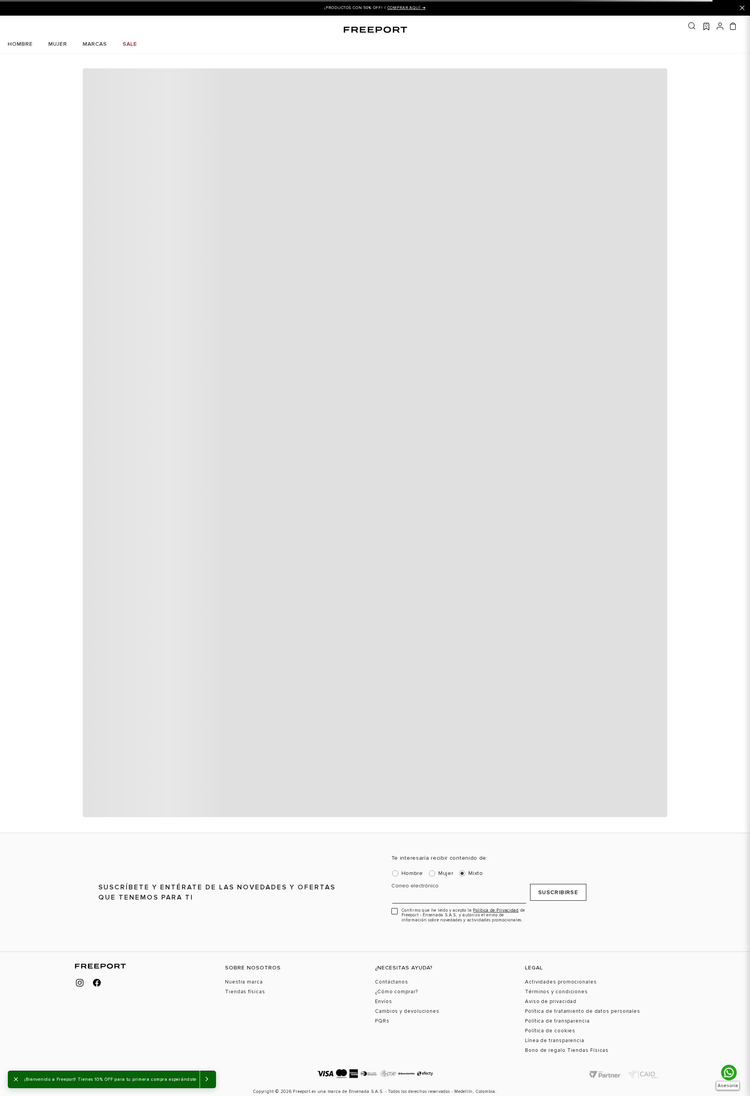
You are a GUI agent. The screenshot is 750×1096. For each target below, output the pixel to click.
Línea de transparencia (554, 1041)
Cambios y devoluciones (407, 1011)
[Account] (720, 25)
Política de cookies (550, 1031)
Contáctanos (391, 982)
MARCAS (95, 44)
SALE (130, 44)
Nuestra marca (244, 982)
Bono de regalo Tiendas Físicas (567, 1050)
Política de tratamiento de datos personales (582, 1011)
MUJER (57, 44)
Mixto (475, 873)
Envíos (383, 1002)
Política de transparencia (557, 1021)
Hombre (412, 873)
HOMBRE (20, 44)
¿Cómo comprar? (396, 992)
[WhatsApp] (729, 1072)
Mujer (446, 873)
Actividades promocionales (561, 982)
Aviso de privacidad (551, 1002)
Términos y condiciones (556, 992)
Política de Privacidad (495, 910)
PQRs (382, 1021)
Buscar (692, 26)
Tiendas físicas (245, 992)
